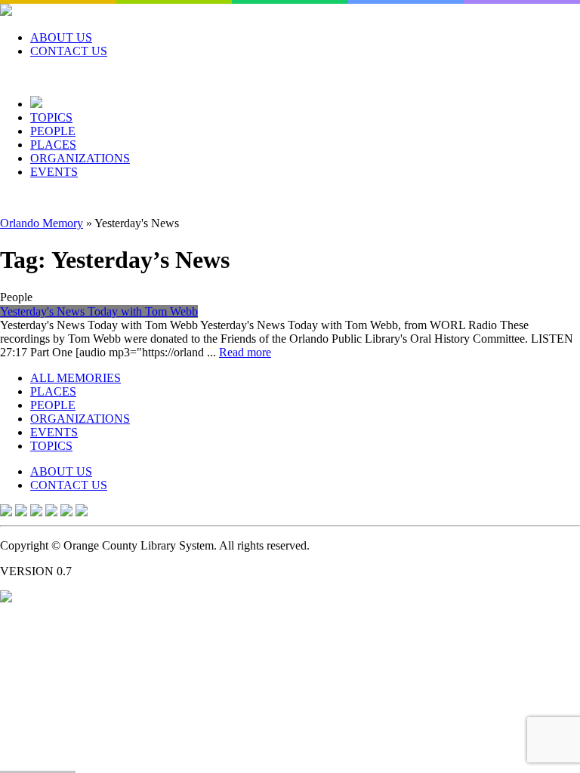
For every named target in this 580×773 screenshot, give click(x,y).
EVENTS (54, 171)
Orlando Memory (41, 223)
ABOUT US (61, 37)
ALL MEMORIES (75, 377)
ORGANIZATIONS (80, 158)
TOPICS (51, 117)
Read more (245, 352)
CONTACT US (68, 51)
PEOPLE (53, 131)
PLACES (53, 144)
